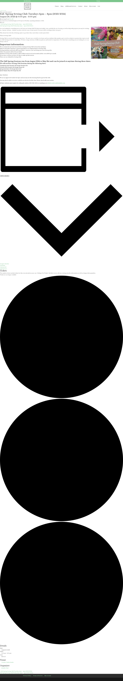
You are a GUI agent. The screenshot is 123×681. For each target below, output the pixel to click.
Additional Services (70, 6)
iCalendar (2, 265)
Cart (99, 6)
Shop (62, 6)
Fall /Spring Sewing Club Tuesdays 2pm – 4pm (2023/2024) (16, 24)
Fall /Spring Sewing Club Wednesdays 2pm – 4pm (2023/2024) (17, 26)
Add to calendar (5, 176)
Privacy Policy (27, 675)
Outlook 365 (3, 267)
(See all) (11, 19)
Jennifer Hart (5, 668)
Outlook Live (3, 269)
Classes (57, 6)
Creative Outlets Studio (7, 662)
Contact (80, 6)
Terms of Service (38, 675)
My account (92, 6)
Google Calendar (4, 263)
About (85, 6)
